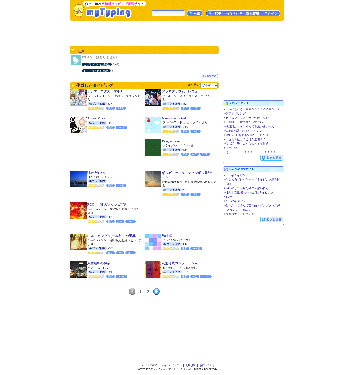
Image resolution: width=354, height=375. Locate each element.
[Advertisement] (177, 33)
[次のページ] (156, 291)
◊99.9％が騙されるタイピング (243, 130)
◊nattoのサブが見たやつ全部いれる (246, 188)
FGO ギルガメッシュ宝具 (107, 204)
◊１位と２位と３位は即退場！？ (245, 139)
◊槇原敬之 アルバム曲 (239, 214)
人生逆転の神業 (98, 263)
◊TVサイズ (231, 196)
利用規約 (190, 365)
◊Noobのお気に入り (236, 201)
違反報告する (209, 76)
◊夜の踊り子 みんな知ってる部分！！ (249, 143)
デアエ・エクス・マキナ (105, 91)
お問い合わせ (207, 365)
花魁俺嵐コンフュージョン (181, 263)
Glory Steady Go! (174, 118)
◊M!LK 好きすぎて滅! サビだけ (246, 135)
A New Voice (96, 118)
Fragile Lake (171, 141)
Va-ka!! (167, 235)
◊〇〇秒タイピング (236, 175)
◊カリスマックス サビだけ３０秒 (246, 117)
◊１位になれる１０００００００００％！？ (252, 109)
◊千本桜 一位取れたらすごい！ (245, 122)
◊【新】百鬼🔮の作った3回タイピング (248, 192)
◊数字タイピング (235, 113)
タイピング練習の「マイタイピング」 (160, 365)
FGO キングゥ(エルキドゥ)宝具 (111, 236)
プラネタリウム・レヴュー (181, 91)
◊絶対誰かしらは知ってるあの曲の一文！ (250, 126)
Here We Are (96, 172)
